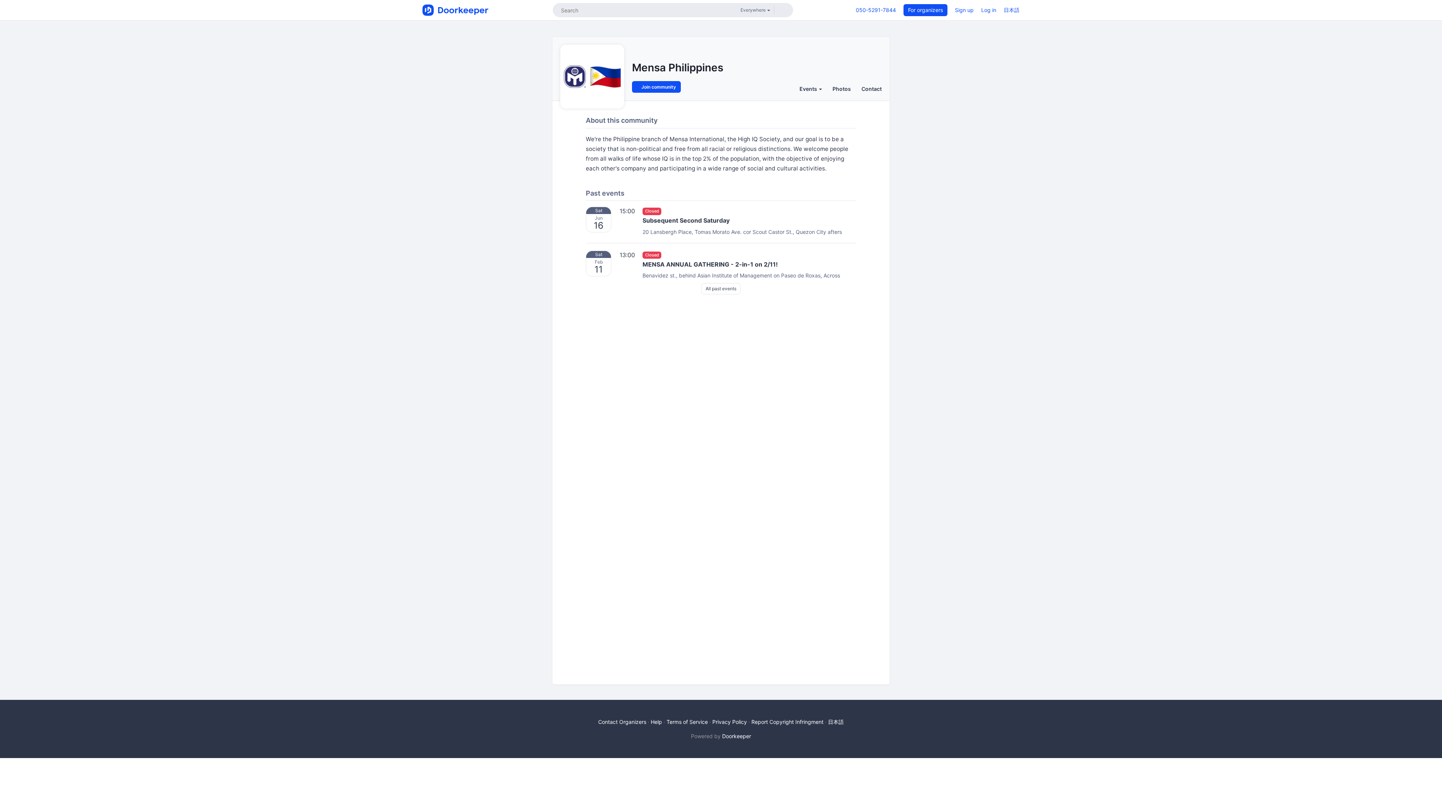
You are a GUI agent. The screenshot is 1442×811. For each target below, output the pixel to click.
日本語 (1012, 10)
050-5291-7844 (876, 10)
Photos (842, 89)
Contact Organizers (622, 722)
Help (656, 722)
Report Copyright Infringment (787, 722)
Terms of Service (687, 722)
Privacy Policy (729, 722)
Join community (658, 87)
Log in (988, 10)
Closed (652, 211)
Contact (871, 89)
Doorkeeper (736, 736)
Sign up (964, 10)
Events (808, 89)
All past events (721, 288)
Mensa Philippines (677, 67)
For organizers (925, 10)
